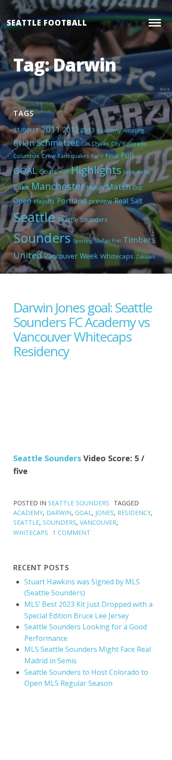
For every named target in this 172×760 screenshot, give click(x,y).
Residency (134, 512)
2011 (50, 129)
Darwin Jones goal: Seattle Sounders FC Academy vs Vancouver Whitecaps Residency (82, 329)
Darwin (58, 512)
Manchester (58, 186)
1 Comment (71, 532)
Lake (21, 187)
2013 (88, 130)
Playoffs (44, 201)
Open (22, 201)
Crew (48, 156)
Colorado (135, 143)
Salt (136, 201)
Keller (144, 171)
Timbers (139, 239)
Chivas (100, 143)
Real (121, 201)
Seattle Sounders (82, 219)
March (95, 188)
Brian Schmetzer (46, 142)
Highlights (96, 169)
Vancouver (61, 256)
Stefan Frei (107, 240)
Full (127, 155)
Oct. (138, 188)
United (27, 255)
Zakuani (145, 256)
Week (89, 256)
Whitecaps (117, 256)
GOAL (25, 170)
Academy (109, 130)
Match (118, 186)
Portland (72, 201)
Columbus (26, 155)
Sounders (42, 238)
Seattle (34, 217)
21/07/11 (26, 130)
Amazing (133, 130)
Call (85, 144)
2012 (71, 130)
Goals (48, 171)
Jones (104, 512)
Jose (129, 172)
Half (64, 171)
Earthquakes (73, 155)
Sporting (82, 241)
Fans (97, 155)
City (115, 143)
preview (100, 200)
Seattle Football (47, 23)
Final (112, 155)
